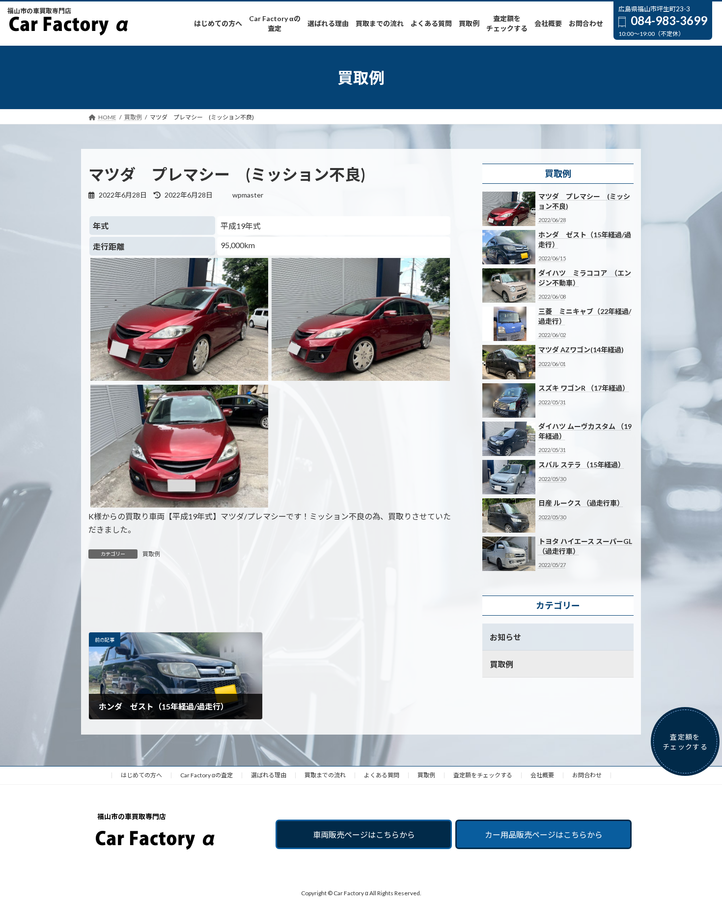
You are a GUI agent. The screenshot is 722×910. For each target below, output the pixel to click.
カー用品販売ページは (544, 835)
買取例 (151, 554)
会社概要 (542, 775)
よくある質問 (381, 775)
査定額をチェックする (482, 775)
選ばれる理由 (268, 775)
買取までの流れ (325, 775)
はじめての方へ (141, 775)
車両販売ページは (364, 835)
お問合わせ (587, 775)
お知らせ (505, 637)
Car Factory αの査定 (206, 775)
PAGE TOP (696, 873)
